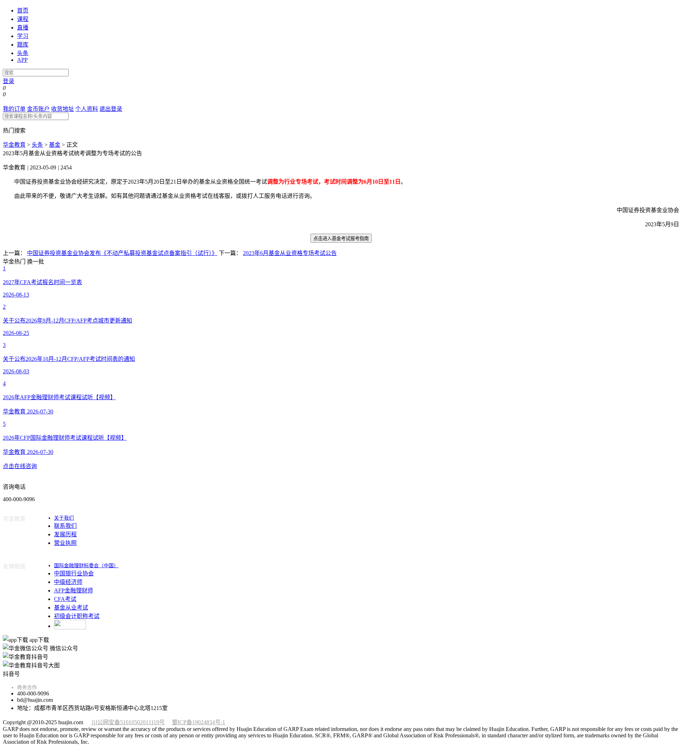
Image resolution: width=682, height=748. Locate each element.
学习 (22, 36)
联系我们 (65, 526)
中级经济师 (68, 582)
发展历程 (65, 534)
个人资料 (86, 109)
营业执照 (65, 543)
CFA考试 (65, 599)
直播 (22, 28)
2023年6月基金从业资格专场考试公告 (290, 253)
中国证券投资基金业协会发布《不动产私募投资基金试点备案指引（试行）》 (122, 253)
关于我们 (64, 518)
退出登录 (110, 109)
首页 (22, 10)
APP (22, 60)
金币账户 (38, 109)
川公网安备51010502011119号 (128, 722)
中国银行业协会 (74, 573)
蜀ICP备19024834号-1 (198, 722)
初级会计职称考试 (76, 616)
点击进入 (341, 238)
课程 (22, 19)
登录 (8, 81)
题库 (22, 45)
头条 (22, 53)
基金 (54, 145)
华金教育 (14, 145)
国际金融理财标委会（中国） (86, 565)
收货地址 (62, 109)
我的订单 (14, 109)
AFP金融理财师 (73, 590)
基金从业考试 (71, 608)
